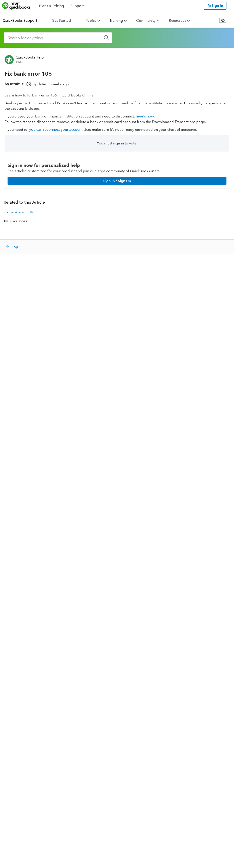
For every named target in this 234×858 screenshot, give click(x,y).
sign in (118, 143)
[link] (117, 216)
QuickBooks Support (20, 20)
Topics (91, 20)
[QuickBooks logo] (16, 5)
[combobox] (58, 37)
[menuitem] (23, 20)
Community (146, 20)
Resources (177, 20)
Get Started (61, 20)
